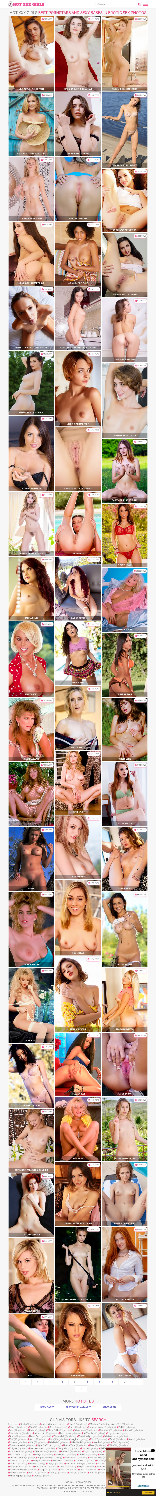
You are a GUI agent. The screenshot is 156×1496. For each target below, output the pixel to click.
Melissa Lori (110, 1436)
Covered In (15, 1460)
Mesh (102, 1469)
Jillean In (57, 1460)
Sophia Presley (45, 1457)
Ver (11, 1430)
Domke (101, 1463)
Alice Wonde (41, 1451)
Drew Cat (34, 1436)
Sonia (85, 1448)
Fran (92, 1445)
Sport (52, 1472)
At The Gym (89, 1433)
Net (71, 1427)
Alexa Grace (36, 1448)
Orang (37, 1475)
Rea (30, 1472)
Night (86, 1451)
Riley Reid (76, 1442)
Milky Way (114, 1445)
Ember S (65, 1451)
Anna (81, 1454)
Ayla (71, 1472)
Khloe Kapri (15, 1475)
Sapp (41, 1469)
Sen (31, 1439)
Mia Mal (53, 1442)
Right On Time (44, 1445)
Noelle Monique (17, 1469)
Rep (50, 1463)
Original (13, 1448)
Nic (92, 1439)
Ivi (80, 1466)
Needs (97, 1442)
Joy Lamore (113, 1433)
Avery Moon (63, 1448)
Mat (32, 1442)
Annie (13, 1436)
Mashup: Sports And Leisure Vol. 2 (106, 1424)
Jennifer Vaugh (96, 1427)
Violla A (59, 1454)
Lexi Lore (64, 1433)
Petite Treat (70, 1445)
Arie (91, 1472)
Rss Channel (70, 1491)
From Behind (16, 1454)
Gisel (130, 1439)
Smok (112, 1439)
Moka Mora (80, 1430)
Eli (114, 1442)
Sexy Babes (47, 1407)
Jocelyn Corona (48, 1424)
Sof (12, 1439)
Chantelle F (59, 1436)
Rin (81, 1469)
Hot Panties (40, 1466)
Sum (52, 1427)
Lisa (12, 1442)
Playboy (103, 1454)
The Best (80, 1460)
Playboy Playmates (78, 1407)
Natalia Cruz (16, 1451)
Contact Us (86, 1491)
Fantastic (101, 1466)
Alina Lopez (40, 1433)
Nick (12, 1463)
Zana (32, 1463)
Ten (32, 1427)
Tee (61, 1466)
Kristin (24, 1424)
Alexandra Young (74, 1463)
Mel (35, 1460)
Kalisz (32, 1430)
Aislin (127, 1430)
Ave (62, 1469)
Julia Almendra (17, 1457)
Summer (104, 1430)
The (71, 1424)
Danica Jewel (16, 1445)
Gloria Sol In (53, 1430)
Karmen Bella (96, 1457)
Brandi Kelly (84, 1436)
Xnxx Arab (109, 1407)
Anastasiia (70, 1457)
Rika (12, 1427)
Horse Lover (15, 1433)
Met (12, 1472)
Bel (120, 1427)
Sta (52, 1439)
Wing (37, 1454)
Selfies (104, 1448)
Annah (100, 1460)
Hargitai (74, 1439)
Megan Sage (16, 1466)
